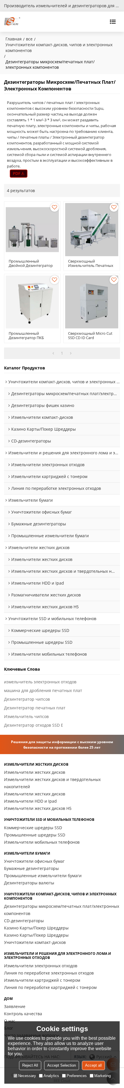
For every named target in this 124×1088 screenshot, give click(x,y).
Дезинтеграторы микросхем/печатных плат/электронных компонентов (61, 909)
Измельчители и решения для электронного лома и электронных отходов (57, 956)
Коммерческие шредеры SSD (33, 827)
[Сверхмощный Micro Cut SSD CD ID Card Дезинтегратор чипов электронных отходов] (91, 302)
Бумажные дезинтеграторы (31, 868)
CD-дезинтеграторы (24, 920)
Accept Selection (61, 1065)
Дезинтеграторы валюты (29, 883)
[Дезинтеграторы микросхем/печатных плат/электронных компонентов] (18, 174)
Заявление (14, 1006)
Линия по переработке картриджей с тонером (50, 987)
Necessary (27, 1076)
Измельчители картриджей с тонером (42, 980)
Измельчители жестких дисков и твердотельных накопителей (52, 783)
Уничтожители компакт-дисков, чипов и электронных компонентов (58, 47)
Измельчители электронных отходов (40, 965)
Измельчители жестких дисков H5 (38, 808)
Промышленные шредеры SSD (34, 835)
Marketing (102, 1076)
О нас (9, 1021)
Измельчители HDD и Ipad (30, 801)
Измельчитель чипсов (26, 716)
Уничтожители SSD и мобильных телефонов (49, 820)
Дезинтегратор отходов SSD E (33, 725)
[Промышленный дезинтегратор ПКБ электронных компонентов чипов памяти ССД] (32, 302)
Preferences (77, 1076)
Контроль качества (23, 1013)
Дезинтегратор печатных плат (34, 708)
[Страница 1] (53, 353)
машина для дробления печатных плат (43, 690)
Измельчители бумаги (27, 853)
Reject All (30, 1065)
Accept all (93, 1065)
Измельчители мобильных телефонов (42, 842)
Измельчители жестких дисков (36, 764)
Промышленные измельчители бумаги (43, 875)
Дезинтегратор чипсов (27, 699)
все (29, 39)
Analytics (51, 1076)
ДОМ (8, 999)
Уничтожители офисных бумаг (34, 861)
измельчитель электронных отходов (40, 682)
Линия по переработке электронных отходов (49, 973)
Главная (13, 39)
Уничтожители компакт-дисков (35, 942)
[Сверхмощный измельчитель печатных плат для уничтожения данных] (91, 229)
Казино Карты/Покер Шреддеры (36, 928)
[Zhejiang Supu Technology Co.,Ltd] (12, 21)
